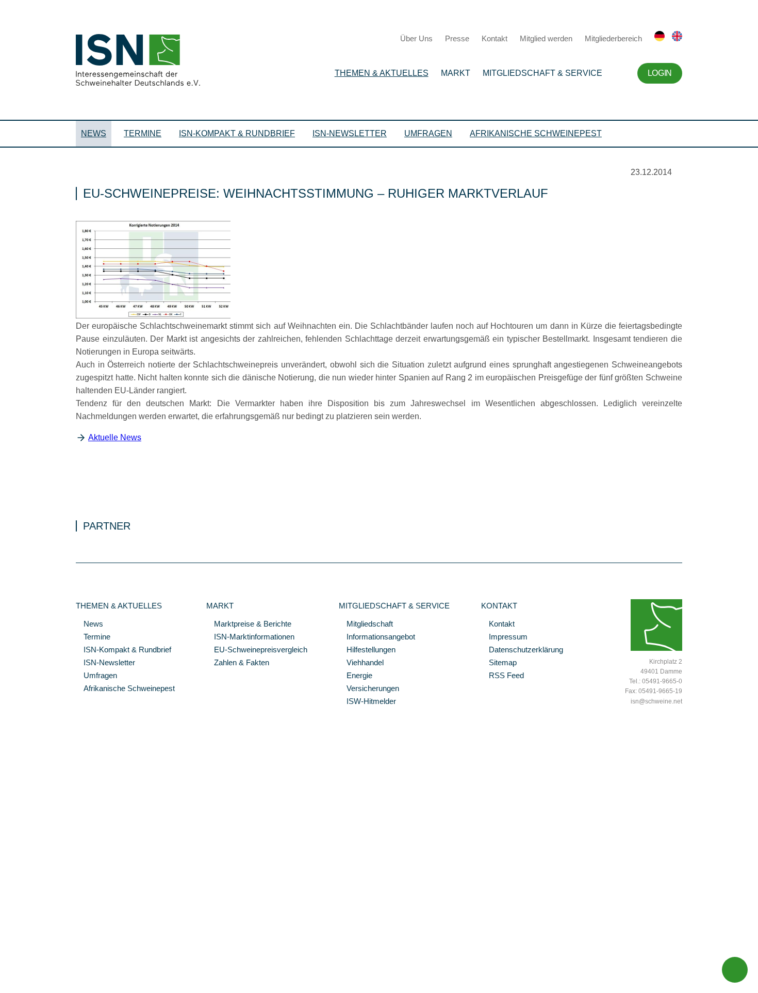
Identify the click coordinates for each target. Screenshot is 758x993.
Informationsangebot (377, 637)
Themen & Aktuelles (382, 73)
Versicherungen (369, 689)
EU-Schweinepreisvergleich (256, 650)
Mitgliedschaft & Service (542, 73)
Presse (457, 38)
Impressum (504, 637)
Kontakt (494, 38)
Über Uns (416, 38)
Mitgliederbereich (613, 38)
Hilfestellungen (367, 650)
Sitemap (499, 663)
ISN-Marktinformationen (250, 637)
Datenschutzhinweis (32, 971)
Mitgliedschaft (366, 624)
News (93, 133)
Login (660, 73)
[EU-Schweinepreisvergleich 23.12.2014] (153, 316)
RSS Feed (502, 676)
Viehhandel (361, 663)
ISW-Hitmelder (367, 702)
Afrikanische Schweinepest (536, 133)
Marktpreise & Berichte (248, 624)
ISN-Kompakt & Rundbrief (237, 133)
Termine (142, 133)
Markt (455, 73)
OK (5, 985)
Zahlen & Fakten (237, 663)
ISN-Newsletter (349, 133)
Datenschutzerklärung (522, 650)
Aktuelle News (114, 437)
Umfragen (428, 133)
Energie (355, 676)
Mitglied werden (546, 38)
